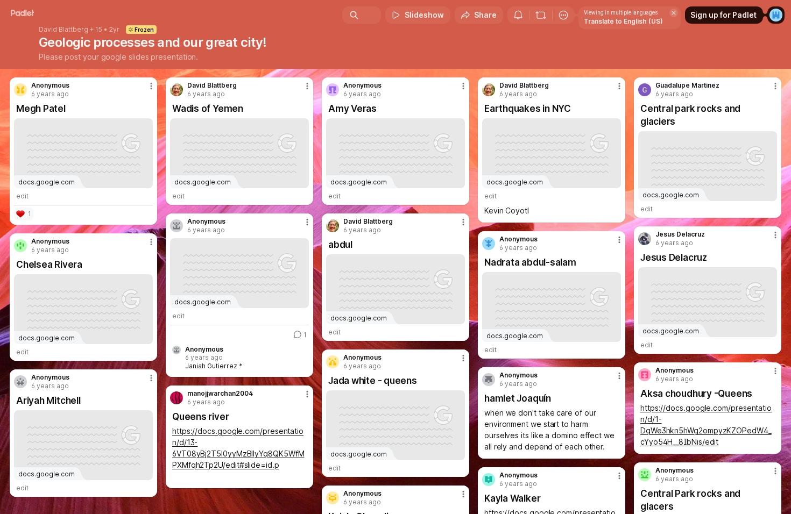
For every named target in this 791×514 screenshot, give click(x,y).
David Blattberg (63, 29)
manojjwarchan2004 (220, 393)
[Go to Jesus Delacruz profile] (644, 238)
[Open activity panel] (518, 15)
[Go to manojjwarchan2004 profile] (176, 397)
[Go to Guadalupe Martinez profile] (644, 89)
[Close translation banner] (673, 13)
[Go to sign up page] (776, 15)
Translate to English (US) (623, 21)
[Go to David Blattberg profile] (176, 89)
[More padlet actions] (563, 15)
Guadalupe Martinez (687, 85)
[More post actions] (151, 86)
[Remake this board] (541, 15)
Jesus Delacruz (680, 234)
